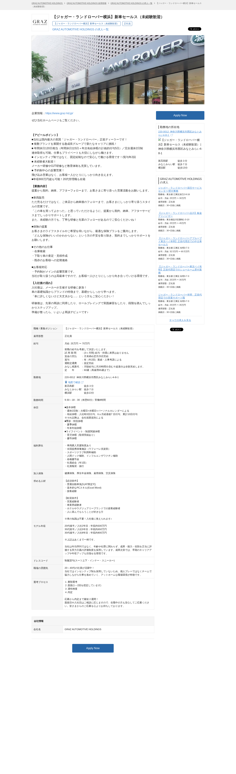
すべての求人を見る (180, 320)
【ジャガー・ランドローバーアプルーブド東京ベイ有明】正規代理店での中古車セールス (180, 241)
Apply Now (93, 648)
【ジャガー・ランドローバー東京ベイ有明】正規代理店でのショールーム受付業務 (180, 269)
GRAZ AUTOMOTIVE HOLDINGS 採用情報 (86, 3)
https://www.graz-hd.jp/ (59, 113)
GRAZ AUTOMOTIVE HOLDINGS (47, 3)
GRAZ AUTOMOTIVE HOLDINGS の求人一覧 (131, 3)
